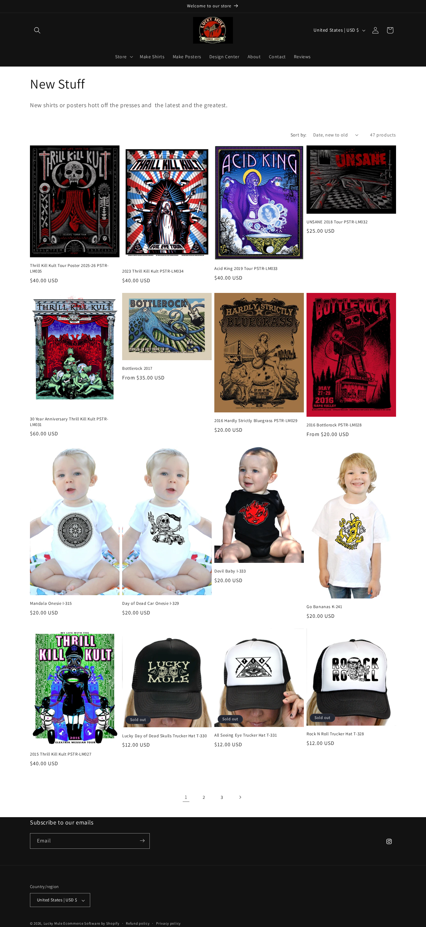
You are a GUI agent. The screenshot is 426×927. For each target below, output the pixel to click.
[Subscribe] (142, 840)
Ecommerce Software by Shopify (91, 923)
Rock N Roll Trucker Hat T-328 (335, 734)
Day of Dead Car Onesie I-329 (150, 603)
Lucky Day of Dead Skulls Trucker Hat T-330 (164, 736)
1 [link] (186, 797)
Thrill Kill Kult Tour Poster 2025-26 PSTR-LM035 (69, 268)
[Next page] (240, 797)
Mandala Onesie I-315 (51, 603)
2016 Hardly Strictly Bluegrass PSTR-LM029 (256, 420)
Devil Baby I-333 (230, 571)
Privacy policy (168, 923)
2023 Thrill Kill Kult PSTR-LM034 (152, 271)
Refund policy (137, 923)
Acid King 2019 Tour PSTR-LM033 (246, 268)
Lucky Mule (53, 923)
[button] (37, 30)
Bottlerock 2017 (137, 368)
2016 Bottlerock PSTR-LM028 (334, 425)
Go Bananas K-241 (324, 606)
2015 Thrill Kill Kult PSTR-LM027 (60, 754)
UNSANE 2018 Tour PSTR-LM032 (337, 222)
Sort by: (299, 135)
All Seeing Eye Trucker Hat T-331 (245, 735)
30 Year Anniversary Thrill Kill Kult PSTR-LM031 (69, 421)
